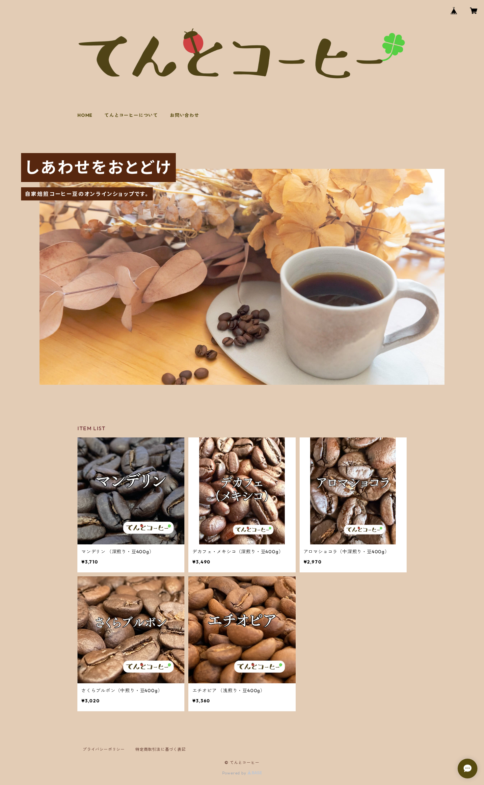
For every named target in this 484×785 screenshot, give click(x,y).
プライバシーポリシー (104, 749)
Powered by (235, 773)
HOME (85, 115)
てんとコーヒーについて (131, 115)
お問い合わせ (184, 115)
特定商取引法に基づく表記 (160, 749)
